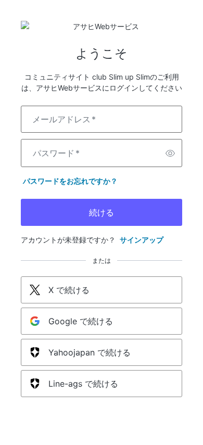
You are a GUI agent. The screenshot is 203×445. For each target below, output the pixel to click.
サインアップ (141, 239)
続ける (101, 212)
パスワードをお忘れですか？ (70, 180)
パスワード (56, 153)
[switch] (170, 153)
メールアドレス (64, 119)
